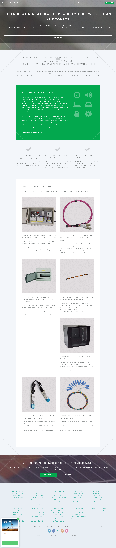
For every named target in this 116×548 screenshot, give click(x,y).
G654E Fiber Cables (58, 512)
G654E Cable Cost (58, 516)
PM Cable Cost (58, 495)
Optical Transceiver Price (78, 518)
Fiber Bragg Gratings (38, 491)
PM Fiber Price (58, 493)
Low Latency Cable (98, 499)
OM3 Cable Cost (58, 506)
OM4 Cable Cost (78, 506)
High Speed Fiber (78, 508)
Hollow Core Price (98, 493)
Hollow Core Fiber (98, 491)
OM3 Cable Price (58, 504)
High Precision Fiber (58, 499)
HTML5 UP (77, 535)
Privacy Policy (58, 535)
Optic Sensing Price (17, 493)
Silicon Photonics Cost (78, 514)
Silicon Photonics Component (78, 516)
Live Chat (68, 474)
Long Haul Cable (17, 510)
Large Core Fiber (78, 491)
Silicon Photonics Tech (78, 512)
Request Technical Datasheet (32, 132)
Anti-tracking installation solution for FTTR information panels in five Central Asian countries (37, 299)
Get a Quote (48, 474)
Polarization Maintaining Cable (58, 497)
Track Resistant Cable (38, 502)
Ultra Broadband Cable (58, 520)
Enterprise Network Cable (38, 520)
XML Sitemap (66, 535)
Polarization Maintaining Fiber (58, 491)
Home (78, 2)
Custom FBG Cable (38, 495)
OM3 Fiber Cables (58, 502)
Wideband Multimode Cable (98, 508)
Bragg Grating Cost (38, 497)
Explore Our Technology (58, 37)
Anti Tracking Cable (38, 504)
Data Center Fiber (58, 508)
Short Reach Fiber (38, 518)
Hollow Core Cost (98, 495)
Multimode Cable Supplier (58, 510)
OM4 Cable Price (78, 504)
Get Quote (109, 2)
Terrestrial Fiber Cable (58, 518)
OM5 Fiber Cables (98, 502)
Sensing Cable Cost (17, 495)
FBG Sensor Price (38, 493)
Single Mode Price (18, 514)
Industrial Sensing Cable (17, 499)
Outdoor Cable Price (37, 506)
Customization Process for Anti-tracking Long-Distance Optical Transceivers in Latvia (76, 238)
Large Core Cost (78, 495)
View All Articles (30, 439)
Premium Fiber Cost (98, 510)
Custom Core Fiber (78, 499)
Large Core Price (78, 493)
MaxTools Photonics (11, 2)
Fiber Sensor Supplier (18, 497)
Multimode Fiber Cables (37, 512)
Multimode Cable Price (38, 514)
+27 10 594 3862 (99, 2)
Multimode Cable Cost (38, 516)
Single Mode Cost (17, 516)
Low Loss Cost (18, 508)
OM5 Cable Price (98, 504)
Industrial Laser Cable (78, 497)
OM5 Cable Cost (98, 506)
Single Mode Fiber (18, 512)
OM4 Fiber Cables (78, 502)
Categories (88, 2)
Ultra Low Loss (18, 502)
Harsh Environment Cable (38, 508)
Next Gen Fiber (98, 497)
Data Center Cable (78, 510)
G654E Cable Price (58, 514)
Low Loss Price (18, 506)
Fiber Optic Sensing (17, 491)
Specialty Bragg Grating (37, 499)
